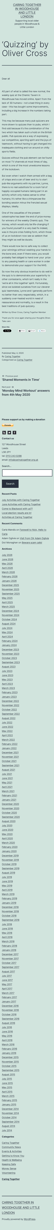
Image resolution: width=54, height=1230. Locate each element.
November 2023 (10, 653)
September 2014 (10, 1121)
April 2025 (7, 602)
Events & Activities (12, 1151)
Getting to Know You (13, 1155)
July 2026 (7, 555)
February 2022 (9, 744)
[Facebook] (14, 432)
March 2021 (8, 791)
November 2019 (10, 860)
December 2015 (10, 1057)
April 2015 (7, 1091)
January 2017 (9, 1001)
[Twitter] (9, 432)
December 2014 (10, 1109)
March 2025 (8, 606)
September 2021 (10, 765)
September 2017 (10, 967)
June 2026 (7, 559)
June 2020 (7, 829)
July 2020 (7, 825)
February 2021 (9, 795)
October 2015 (9, 1066)
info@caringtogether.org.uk (23, 459)
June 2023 (7, 675)
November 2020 (10, 808)
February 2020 (9, 847)
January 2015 (9, 1104)
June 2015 (7, 1083)
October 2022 (9, 709)
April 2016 (7, 1040)
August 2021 (8, 769)
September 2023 (11, 662)
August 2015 (8, 1074)
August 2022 (8, 718)
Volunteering (8, 1172)
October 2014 (9, 1117)
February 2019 (9, 898)
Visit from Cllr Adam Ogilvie (34, 538)
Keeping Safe (9, 1164)
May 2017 (7, 984)
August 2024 (9, 623)
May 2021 (7, 782)
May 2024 (7, 632)
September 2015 (10, 1070)
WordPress (29, 1219)
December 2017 (10, 954)
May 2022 (7, 731)
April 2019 (7, 890)
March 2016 (8, 1044)
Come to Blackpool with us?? (17, 508)
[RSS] (4, 432)
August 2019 (8, 872)
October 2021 (9, 761)
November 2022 (10, 705)
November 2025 (10, 589)
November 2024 (10, 615)
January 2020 (9, 851)
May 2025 (7, 598)
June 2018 (7, 928)
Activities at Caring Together (17, 517)
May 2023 (7, 679)
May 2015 (7, 1087)
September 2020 (11, 817)
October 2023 (9, 658)
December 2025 (10, 585)
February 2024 (10, 641)
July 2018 (7, 924)
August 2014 (8, 1126)
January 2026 (9, 581)
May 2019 (7, 885)
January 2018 (9, 950)
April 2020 (7, 838)
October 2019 (9, 864)
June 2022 (7, 726)
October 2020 (9, 812)
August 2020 (8, 821)
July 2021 (7, 774)
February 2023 (9, 692)
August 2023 (8, 666)
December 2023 (10, 649)
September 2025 (11, 593)
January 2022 (9, 748)
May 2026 (7, 563)
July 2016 (7, 1027)
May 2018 (7, 933)
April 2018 (7, 937)
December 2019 (10, 855)
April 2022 (7, 735)
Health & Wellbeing (12, 1160)
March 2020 (8, 842)
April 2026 (7, 568)
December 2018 (10, 907)
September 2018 (10, 920)
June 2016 (7, 1031)
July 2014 (7, 1130)
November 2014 (10, 1113)
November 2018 (10, 911)
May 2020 (7, 834)
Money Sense (9, 1168)
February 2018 (9, 945)
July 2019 (7, 877)
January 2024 (9, 645)
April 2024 (7, 636)
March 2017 (8, 993)
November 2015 (10, 1061)
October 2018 (9, 915)
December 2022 (10, 701)
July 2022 (7, 722)
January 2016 (9, 1053)
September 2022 (11, 714)
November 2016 (10, 1010)
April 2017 (7, 988)
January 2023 (9, 696)
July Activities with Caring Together (21, 500)
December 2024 (10, 611)
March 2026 (8, 572)
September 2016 (10, 1018)
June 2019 (7, 881)
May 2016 (7, 1035)
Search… (6, 466)
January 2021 (9, 799)
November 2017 (10, 958)
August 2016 (8, 1023)
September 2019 (10, 868)
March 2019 (8, 894)
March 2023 (8, 688)
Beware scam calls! (32, 542)
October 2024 (9, 619)
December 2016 (10, 1005)
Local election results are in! (16, 513)
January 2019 (9, 902)
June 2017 (7, 980)
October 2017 (9, 963)
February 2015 (9, 1100)
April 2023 (7, 683)
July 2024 (7, 628)
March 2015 (8, 1096)
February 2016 (9, 1048)
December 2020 (10, 804)
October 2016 (9, 1014)
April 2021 (7, 787)
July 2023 (7, 671)
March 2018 (8, 941)
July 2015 (7, 1078)
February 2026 (9, 576)
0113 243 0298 (14, 456)
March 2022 (8, 739)
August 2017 (8, 971)
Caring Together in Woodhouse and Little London (21, 1208)
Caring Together (12, 356)
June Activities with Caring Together (21, 504)
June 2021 (7, 778)
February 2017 (9, 997)
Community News (11, 1147)
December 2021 (10, 752)
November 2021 (10, 756)
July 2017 (7, 975)
